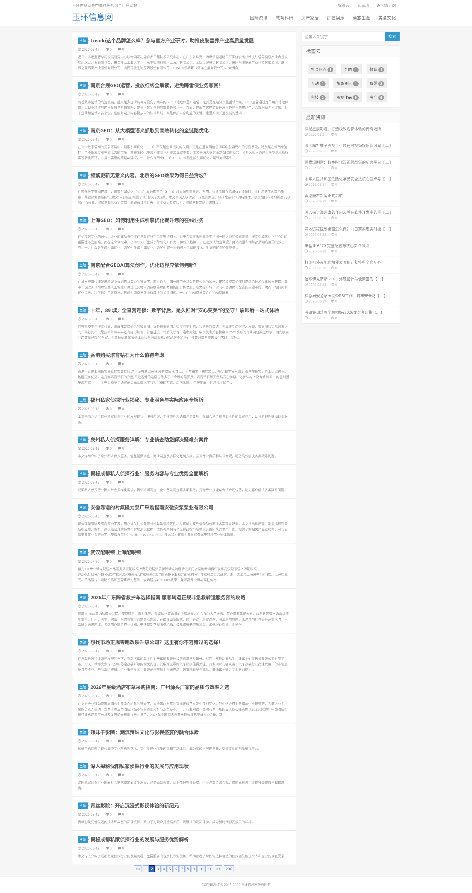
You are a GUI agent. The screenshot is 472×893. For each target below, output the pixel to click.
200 (229, 868)
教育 (376, 69)
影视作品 (347, 97)
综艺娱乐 (335, 18)
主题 (82, 40)
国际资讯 (258, 18)
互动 (317, 83)
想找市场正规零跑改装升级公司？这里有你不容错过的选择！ (156, 642)
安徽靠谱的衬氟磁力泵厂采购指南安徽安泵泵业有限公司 (151, 507)
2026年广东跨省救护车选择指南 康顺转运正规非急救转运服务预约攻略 (167, 597)
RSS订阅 (388, 5)
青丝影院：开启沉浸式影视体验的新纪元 (134, 805)
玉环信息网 (92, 16)
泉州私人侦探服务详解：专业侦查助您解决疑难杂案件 (149, 439)
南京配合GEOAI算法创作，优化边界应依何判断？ (144, 265)
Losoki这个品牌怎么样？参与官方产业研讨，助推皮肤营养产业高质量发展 (172, 40)
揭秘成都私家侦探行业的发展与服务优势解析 (139, 839)
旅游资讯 (347, 83)
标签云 (343, 5)
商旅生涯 (361, 18)
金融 (350, 69)
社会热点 (321, 69)
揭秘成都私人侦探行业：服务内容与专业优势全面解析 (149, 473)
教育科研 (284, 18)
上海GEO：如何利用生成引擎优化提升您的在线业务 (147, 220)
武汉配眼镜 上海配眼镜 (115, 552)
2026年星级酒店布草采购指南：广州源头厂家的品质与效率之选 (159, 687)
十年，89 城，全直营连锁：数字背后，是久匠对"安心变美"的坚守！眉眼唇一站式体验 (184, 310)
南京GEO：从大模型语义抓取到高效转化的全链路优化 (149, 130)
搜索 (392, 36)
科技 (317, 97)
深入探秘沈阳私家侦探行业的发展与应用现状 (139, 766)
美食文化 (387, 18)
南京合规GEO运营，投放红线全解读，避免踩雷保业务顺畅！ (156, 85)
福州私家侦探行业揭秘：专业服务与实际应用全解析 (146, 400)
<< (137, 868)
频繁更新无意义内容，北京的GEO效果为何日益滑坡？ (149, 175)
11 (209, 868)
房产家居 (310, 18)
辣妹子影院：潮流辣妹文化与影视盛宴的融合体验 (144, 732)
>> (218, 868)
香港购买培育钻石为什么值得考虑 (127, 355)
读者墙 (363, 5)
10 (201, 868)
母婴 (376, 83)
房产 (376, 97)
